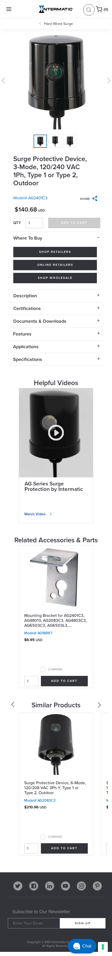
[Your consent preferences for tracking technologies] (103, 947)
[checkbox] (42, 669)
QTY (17, 222)
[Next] (100, 706)
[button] (82, 946)
